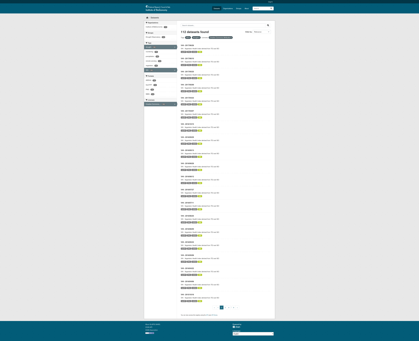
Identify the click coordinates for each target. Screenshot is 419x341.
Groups (238, 8)
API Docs (214, 315)
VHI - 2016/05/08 (187, 255)
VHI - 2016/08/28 (187, 163)
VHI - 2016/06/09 (187, 229)
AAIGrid (194, 52)
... (231, 307)
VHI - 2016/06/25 (187, 216)
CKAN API (148, 327)
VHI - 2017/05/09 (187, 84)
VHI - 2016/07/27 (187, 189)
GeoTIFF (183, 52)
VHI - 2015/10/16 (187, 294)
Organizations (228, 8)
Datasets (217, 8)
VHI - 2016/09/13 (187, 150)
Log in (270, 2)
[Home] (147, 17)
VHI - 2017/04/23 (187, 98)
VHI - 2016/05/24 (187, 242)
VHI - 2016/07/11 (187, 202)
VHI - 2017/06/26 (187, 45)
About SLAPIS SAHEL (152, 324)
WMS (199, 52)
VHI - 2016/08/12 (187, 176)
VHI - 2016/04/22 (187, 268)
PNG (189, 52)
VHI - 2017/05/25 (187, 71)
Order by (248, 32)
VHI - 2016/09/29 (187, 137)
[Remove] (189, 37)
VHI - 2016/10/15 (187, 124)
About (247, 8)
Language (236, 331)
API (207, 315)
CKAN (236, 327)
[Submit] (271, 8)
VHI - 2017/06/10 (187, 58)
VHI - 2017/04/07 (187, 111)
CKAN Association (151, 330)
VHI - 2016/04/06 (187, 281)
